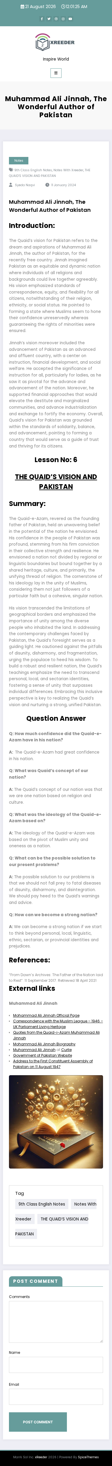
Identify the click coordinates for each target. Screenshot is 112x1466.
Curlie (66, 1049)
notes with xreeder (68, 170)
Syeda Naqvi (25, 185)
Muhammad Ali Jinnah (34, 1049)
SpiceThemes (88, 1457)
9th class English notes (33, 170)
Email (14, 1384)
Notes (18, 160)
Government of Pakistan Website (42, 1055)
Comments (19, 1296)
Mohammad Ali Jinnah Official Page (46, 1015)
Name (14, 1352)
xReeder (41, 1457)
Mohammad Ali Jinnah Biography (44, 1044)
